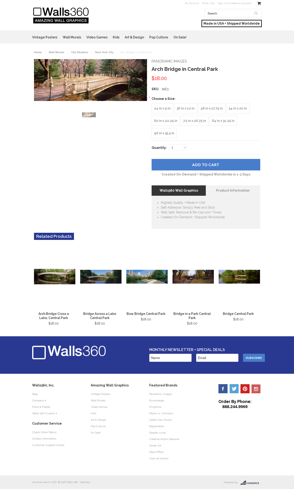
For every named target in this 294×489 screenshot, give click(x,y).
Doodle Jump (157, 432)
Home (38, 52)
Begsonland (156, 426)
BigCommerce (251, 482)
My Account (192, 3)
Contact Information (44, 438)
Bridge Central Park (238, 314)
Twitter (234, 388)
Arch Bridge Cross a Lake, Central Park (53, 316)
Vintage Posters (44, 37)
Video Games (96, 37)
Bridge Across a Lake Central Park (99, 316)
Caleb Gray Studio (160, 419)
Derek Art (155, 445)
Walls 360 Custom (43, 413)
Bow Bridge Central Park (146, 314)
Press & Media (41, 406)
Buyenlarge (156, 400)
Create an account (240, 3)
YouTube (256, 388)
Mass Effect (156, 452)
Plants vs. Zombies (161, 413)
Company (38, 400)
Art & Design (134, 37)
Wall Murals (72, 37)
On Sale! (180, 37)
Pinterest (245, 388)
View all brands (158, 458)
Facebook (223, 388)
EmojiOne (155, 406)
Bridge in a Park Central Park (192, 316)
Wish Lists (208, 3)
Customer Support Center (48, 445)
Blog (35, 394)
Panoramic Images (160, 394)
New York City (104, 52)
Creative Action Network (164, 439)
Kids (116, 37)
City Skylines (79, 52)
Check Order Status (44, 432)
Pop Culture (158, 37)
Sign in (222, 3)
